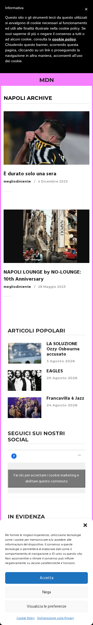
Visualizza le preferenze (46, 606)
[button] (85, 525)
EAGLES (55, 371)
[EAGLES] (24, 380)
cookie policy (64, 39)
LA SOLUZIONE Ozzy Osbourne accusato (63, 349)
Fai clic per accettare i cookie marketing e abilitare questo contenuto (46, 478)
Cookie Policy (26, 618)
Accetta (46, 578)
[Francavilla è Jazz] (24, 407)
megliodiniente (17, 181)
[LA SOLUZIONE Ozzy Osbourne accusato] (24, 353)
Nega (46, 592)
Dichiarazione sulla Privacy (55, 618)
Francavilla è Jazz (65, 398)
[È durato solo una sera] (46, 138)
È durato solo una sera (30, 174)
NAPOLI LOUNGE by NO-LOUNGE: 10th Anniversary (42, 275)
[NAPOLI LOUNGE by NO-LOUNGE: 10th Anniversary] (46, 236)
